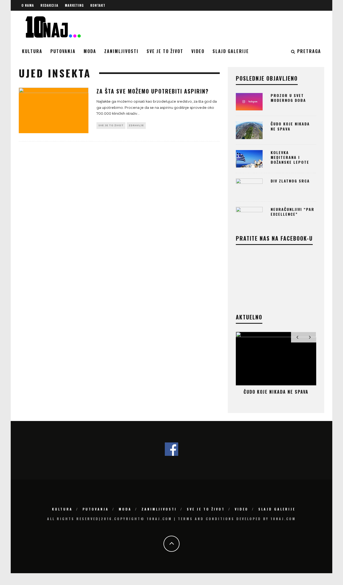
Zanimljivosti (121, 51)
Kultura (32, 51)
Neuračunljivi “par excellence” (292, 211)
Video (197, 51)
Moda (90, 51)
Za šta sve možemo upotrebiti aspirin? (152, 91)
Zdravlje (136, 125)
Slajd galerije (230, 51)
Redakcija (49, 5)
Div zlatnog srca (290, 181)
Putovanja (63, 51)
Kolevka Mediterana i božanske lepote (290, 157)
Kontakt (97, 5)
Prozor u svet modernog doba (288, 97)
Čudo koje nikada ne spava (290, 126)
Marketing (74, 5)
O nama (27, 5)
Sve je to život (165, 51)
